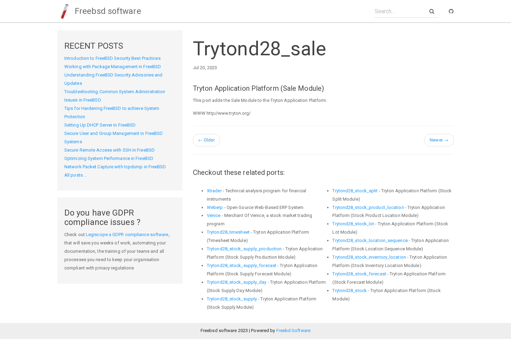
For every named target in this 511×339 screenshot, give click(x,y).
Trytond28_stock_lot (353, 223)
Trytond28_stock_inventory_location (369, 257)
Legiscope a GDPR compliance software (127, 234)
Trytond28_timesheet (228, 232)
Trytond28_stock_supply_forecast (241, 265)
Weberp (215, 207)
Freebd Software (293, 330)
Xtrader (214, 190)
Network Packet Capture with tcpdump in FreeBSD (115, 166)
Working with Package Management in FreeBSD (112, 66)
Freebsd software (107, 11)
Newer (439, 140)
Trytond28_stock (349, 290)
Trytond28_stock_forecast (359, 273)
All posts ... (75, 175)
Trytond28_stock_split (355, 190)
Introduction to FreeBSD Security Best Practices (112, 58)
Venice (214, 215)
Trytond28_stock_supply (232, 298)
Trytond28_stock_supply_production (244, 248)
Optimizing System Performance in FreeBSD (108, 158)
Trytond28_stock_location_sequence (369, 240)
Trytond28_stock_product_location (368, 207)
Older (206, 140)
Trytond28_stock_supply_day (237, 282)
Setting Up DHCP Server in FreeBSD (100, 125)
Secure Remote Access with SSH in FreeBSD (109, 150)
